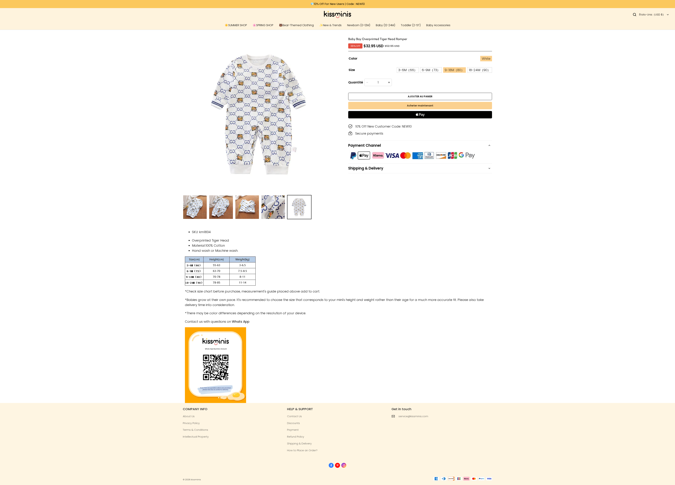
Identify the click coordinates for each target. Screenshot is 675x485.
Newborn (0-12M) (358, 25)
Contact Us (294, 416)
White (486, 58)
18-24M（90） (479, 70)
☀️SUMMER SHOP (236, 25)
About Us (189, 416)
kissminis (196, 479)
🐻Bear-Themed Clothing (296, 25)
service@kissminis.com (413, 416)
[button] (634, 14)
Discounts (293, 423)
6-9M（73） (431, 70)
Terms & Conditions (195, 430)
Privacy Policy (191, 423)
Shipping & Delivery (299, 443)
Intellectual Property (196, 436)
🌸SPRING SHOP (263, 25)
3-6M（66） (407, 70)
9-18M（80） (454, 70)
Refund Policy (295, 436)
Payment (293, 430)
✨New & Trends (330, 25)
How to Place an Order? (302, 450)
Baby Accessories (438, 25)
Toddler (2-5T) (411, 25)
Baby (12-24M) (385, 25)
